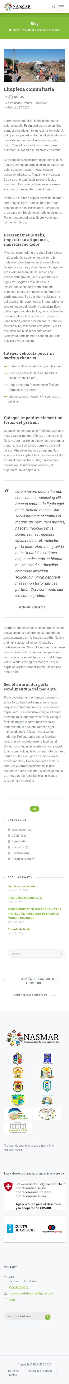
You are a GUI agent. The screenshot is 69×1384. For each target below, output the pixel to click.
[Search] (54, 6)
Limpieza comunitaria (21, 886)
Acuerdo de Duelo (19, 929)
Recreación (40, 102)
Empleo (12, 1375)
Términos (13, 1370)
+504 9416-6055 (19, 1287)
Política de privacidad (40, 1370)
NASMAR (19, 97)
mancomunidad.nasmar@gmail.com (31, 1293)
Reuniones (18, 853)
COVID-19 (18, 835)
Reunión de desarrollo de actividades (39, 981)
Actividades (14, 102)
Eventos (28, 102)
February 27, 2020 (18, 107)
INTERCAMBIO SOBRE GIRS (25, 897)
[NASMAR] (17, 6)
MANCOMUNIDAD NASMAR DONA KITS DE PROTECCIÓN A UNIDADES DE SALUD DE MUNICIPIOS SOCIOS (34, 913)
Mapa (12, 1299)
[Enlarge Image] (34, 65)
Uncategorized (21, 858)
